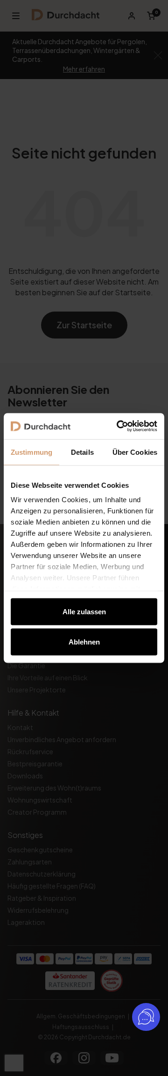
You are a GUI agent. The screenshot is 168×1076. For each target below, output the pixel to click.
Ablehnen (84, 642)
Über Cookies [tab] (134, 452)
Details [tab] (82, 452)
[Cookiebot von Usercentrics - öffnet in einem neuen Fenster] (118, 426)
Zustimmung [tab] (31, 452)
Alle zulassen (84, 611)
